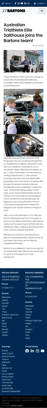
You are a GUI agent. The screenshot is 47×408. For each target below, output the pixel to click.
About (4, 371)
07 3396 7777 (7, 288)
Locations (41, 3)
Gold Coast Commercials (7, 387)
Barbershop (7, 317)
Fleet (4, 365)
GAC (27, 335)
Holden (28, 323)
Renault (5, 329)
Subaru (5, 300)
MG (3, 320)
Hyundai (5, 303)
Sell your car (7, 368)
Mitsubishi (6, 297)
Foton (4, 326)
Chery (4, 312)
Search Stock (7, 353)
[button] (42, 10)
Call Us (7, 3)
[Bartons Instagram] (19, 3)
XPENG (5, 335)
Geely (27, 338)
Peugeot (28, 329)
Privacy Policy (7, 376)
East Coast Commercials (7, 381)
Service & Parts (8, 356)
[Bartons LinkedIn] (25, 3)
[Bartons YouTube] (22, 3)
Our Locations (8, 374)
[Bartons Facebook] (15, 3)
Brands (5, 350)
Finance (5, 359)
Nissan (5, 306)
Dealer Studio (17, 405)
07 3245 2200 (31, 296)
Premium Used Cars (10, 314)
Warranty (6, 362)
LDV (3, 309)
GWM (4, 323)
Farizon (5, 332)
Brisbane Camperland (11, 391)
